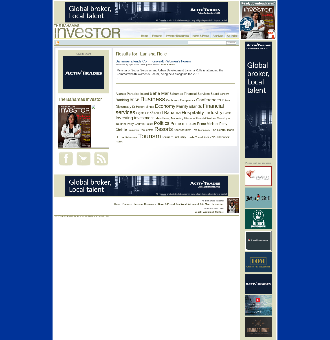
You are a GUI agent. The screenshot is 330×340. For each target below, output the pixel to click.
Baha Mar (159, 93)
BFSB (134, 100)
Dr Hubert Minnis (143, 106)
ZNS (206, 137)
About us (208, 212)
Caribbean (172, 100)
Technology (204, 130)
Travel (199, 137)
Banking (122, 100)
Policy (149, 124)
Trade (190, 137)
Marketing (177, 118)
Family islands (189, 106)
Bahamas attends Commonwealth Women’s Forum (153, 61)
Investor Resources (177, 36)
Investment (144, 118)
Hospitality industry (202, 112)
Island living (162, 118)
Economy (165, 106)
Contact (219, 212)
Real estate (147, 130)
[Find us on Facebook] (66, 166)
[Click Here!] (258, 185)
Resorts (163, 129)
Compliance (187, 100)
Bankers (224, 94)
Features (157, 36)
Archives (218, 36)
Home (144, 36)
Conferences (208, 99)
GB (147, 113)
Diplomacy (123, 106)
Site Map (204, 204)
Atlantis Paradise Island (132, 93)
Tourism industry (174, 137)
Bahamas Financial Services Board (194, 93)
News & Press (200, 36)
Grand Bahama (165, 112)
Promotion (133, 130)
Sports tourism (182, 130)
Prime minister (183, 123)
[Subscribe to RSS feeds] (101, 166)
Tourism (149, 136)
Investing (124, 117)
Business (152, 99)
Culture (226, 100)
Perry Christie (136, 124)
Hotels (227, 113)
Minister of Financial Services (200, 118)
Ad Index (232, 36)
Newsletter (217, 204)
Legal (198, 212)
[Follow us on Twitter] (83, 166)
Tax (194, 130)
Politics (161, 123)
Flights (140, 113)
